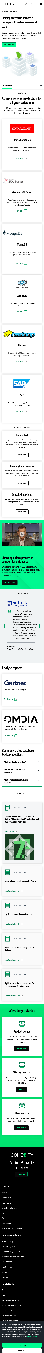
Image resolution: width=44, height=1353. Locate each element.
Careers (5, 1213)
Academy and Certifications (13, 1256)
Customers (6, 1223)
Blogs (4, 1295)
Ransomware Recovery (11, 1305)
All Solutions (7, 1310)
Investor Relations (9, 1208)
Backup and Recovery (10, 1300)
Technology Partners (10, 1246)
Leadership (6, 1197)
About (4, 1192)
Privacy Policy (32, 1336)
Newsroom (6, 1203)
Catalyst (5, 1277)
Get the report (8, 699)
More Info (22, 1350)
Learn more (19, 158)
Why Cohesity (7, 1241)
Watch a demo (9, 45)
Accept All (22, 1345)
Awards (5, 1218)
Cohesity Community (10, 1320)
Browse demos (21, 1048)
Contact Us (21, 1174)
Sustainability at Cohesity (12, 1228)
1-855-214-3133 (22, 1168)
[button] (3, 626)
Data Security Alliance (11, 1251)
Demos (5, 1272)
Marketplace (7, 1261)
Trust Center (7, 1267)
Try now (21, 1089)
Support (5, 1290)
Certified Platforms (9, 1315)
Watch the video (9, 582)
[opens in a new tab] (11, 1163)
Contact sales (21, 1128)
